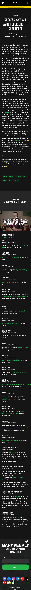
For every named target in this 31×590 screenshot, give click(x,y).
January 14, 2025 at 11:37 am (9, 357)
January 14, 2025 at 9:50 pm (9, 381)
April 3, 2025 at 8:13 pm (7, 468)
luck (10, 180)
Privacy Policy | (11, 589)
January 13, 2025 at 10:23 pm (9, 320)
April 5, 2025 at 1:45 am (7, 493)
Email (3, 558)
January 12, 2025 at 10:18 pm (9, 266)
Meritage (17, 140)
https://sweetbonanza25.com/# (12, 360)
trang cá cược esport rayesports (12, 492)
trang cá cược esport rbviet (10, 448)
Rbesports (12, 452)
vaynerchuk (16, 180)
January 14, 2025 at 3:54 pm (9, 369)
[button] (3, 3)
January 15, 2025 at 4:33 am (9, 422)
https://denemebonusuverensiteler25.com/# (16, 384)
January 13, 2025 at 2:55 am (9, 279)
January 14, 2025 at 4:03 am (9, 332)
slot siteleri (22, 311)
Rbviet (17, 517)
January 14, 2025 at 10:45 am (9, 344)
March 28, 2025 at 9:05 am (8, 449)
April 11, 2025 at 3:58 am (8, 514)
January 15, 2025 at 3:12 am (8, 408)
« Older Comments (8, 237)
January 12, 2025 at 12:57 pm (9, 242)
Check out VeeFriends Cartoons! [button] (16, 6)
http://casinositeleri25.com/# (11, 323)
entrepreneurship (20, 176)
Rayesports (16, 496)
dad (21, 54)
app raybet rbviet (7, 513)
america (5, 176)
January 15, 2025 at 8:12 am (8, 437)
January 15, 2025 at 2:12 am (8, 393)
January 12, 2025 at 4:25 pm (9, 254)
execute (6, 112)
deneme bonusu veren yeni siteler (17, 428)
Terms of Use (20, 589)
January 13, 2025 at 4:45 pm (9, 291)
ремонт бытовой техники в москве (12, 467)
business (11, 176)
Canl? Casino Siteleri (19, 372)
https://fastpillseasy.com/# (10, 257)
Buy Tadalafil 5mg (21, 270)
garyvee (4, 180)
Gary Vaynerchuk (16, 34)
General (15, 15)
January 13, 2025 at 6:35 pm (9, 308)
